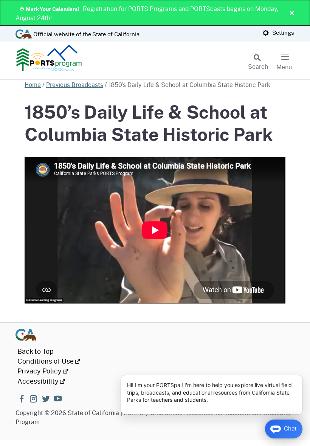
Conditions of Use (45, 361)
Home (33, 84)
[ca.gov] (155, 335)
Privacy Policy (39, 371)
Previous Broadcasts (74, 84)
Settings (282, 32)
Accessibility (38, 381)
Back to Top (35, 351)
